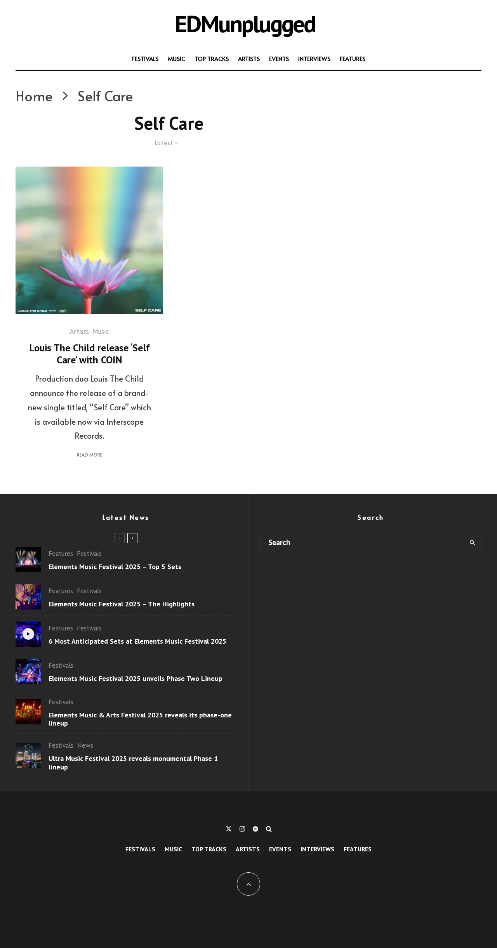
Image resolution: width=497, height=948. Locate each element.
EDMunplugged (245, 23)
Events (279, 58)
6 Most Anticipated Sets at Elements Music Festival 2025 (137, 641)
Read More (89, 454)
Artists (249, 58)
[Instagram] (242, 829)
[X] (229, 829)
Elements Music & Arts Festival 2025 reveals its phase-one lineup (140, 719)
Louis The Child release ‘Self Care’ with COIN (89, 354)
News (85, 745)
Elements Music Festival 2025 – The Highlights (122, 604)
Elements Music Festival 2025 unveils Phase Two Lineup (135, 678)
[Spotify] (255, 829)
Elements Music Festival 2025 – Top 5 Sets (115, 567)
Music (176, 58)
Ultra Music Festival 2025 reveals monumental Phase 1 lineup (133, 762)
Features (352, 58)
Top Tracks (212, 58)
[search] (472, 542)
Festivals (145, 58)
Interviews (314, 58)
